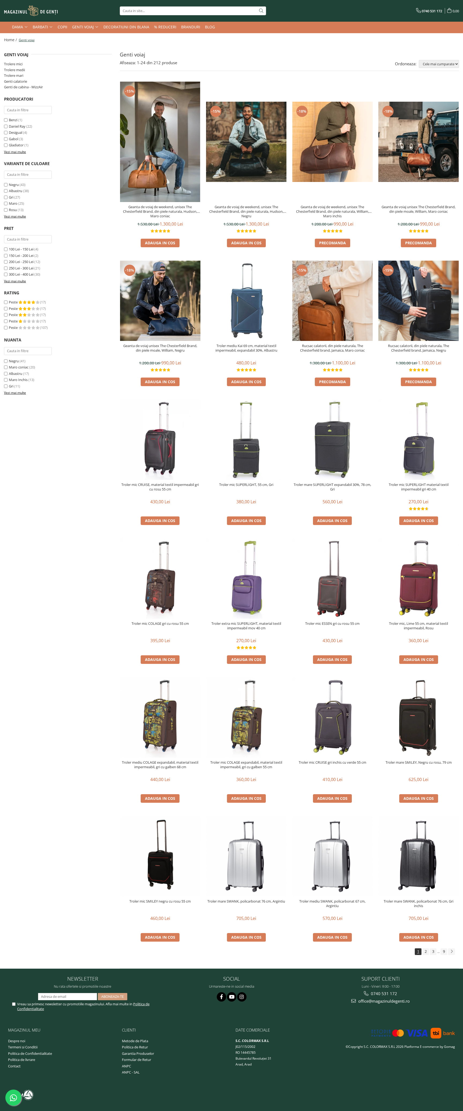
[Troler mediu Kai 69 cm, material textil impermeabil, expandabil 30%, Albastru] (246, 301)
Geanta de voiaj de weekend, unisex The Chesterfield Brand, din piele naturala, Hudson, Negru (246, 211)
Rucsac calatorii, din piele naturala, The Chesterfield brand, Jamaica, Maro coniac (332, 348)
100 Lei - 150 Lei (21, 249)
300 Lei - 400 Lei (21, 274)
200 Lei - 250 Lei (21, 261)
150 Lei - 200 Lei (21, 255)
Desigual (15, 132)
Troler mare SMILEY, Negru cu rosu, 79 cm (419, 762)
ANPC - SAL (131, 1072)
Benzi (13, 119)
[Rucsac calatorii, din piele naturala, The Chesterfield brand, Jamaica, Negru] (418, 301)
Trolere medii (14, 69)
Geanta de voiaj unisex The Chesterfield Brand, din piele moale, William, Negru (160, 348)
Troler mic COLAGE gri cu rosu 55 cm (160, 623)
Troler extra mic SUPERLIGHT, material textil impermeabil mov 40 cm (246, 625)
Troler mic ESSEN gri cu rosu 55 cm (332, 623)
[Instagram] (242, 997)
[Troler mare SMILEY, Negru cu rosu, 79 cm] (418, 717)
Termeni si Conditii (23, 1047)
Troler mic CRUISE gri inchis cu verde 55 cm (332, 762)
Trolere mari (13, 75)
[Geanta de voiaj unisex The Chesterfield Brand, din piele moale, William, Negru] (160, 301)
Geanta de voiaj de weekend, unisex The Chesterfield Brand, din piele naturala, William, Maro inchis (332, 211)
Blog (210, 26)
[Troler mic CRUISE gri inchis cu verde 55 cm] (332, 717)
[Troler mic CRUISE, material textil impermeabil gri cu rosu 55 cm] (160, 439)
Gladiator (16, 145)
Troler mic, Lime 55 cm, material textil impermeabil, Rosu (418, 625)
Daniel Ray (17, 126)
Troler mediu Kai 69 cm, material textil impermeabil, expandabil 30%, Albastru (246, 348)
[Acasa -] (31, 11)
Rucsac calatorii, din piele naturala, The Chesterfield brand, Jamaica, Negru (418, 348)
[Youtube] (231, 997)
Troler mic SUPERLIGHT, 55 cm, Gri (246, 484)
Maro (13, 203)
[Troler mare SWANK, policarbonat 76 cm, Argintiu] (246, 856)
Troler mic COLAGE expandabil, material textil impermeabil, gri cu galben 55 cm (246, 764)
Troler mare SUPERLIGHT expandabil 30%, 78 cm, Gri (332, 487)
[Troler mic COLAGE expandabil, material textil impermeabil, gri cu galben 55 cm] (246, 717)
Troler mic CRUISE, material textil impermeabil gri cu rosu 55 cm (160, 487)
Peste (13, 302)
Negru (14, 184)
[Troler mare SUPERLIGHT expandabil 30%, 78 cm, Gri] (332, 439)
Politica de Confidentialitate (30, 1053)
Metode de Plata (135, 1040)
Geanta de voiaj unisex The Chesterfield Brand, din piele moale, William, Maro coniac (418, 209)
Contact (14, 1066)
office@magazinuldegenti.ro (383, 1001)
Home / (11, 39)
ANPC (126, 1066)
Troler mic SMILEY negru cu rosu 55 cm (160, 901)
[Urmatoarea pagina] (451, 951)
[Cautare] (261, 10)
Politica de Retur (135, 1047)
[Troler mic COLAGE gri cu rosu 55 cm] (160, 578)
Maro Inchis (18, 379)
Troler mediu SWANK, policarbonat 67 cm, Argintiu (332, 903)
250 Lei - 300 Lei (21, 268)
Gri (11, 197)
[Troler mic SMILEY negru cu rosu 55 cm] (160, 856)
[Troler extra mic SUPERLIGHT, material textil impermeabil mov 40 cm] (246, 578)
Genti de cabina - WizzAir (23, 87)
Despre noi (16, 1040)
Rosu (13, 209)
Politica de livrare (21, 1059)
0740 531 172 (383, 993)
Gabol (13, 138)
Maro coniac (18, 367)
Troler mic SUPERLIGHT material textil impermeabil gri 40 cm (419, 487)
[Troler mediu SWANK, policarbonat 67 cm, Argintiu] (332, 856)
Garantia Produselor (138, 1053)
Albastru (15, 190)
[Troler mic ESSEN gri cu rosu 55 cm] (332, 578)
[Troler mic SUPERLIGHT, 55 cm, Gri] (246, 439)
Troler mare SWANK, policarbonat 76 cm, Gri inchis (418, 903)
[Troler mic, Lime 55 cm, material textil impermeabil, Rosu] (418, 578)
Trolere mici (13, 64)
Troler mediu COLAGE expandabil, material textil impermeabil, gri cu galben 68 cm (160, 764)
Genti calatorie (15, 81)
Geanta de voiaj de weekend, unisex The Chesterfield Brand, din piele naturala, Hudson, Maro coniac (160, 211)
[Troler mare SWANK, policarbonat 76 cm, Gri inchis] (418, 856)
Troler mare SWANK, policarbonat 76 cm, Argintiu (246, 901)
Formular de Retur (136, 1059)
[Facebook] (221, 997)
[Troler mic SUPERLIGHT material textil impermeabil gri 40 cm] (418, 439)
